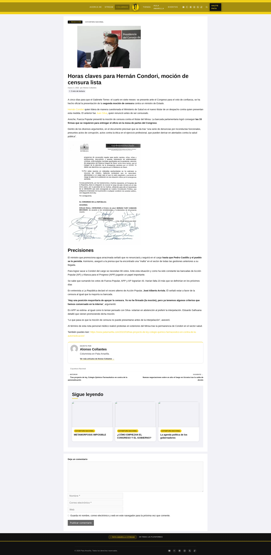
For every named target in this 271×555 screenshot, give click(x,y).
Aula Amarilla (159, 7)
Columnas (122, 7)
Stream (109, 7)
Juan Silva (101, 113)
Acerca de (96, 7)
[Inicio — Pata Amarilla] (135, 7)
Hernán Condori (76, 109)
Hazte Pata (215, 7)
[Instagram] (194, 7)
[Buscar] (207, 7)
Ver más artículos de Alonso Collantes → (97, 359)
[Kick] (187, 7)
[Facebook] (190, 7)
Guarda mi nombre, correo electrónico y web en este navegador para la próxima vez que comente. (120, 515)
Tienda (147, 7)
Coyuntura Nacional (94, 22)
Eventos (173, 7)
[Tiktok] (201, 7)
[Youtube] (183, 7)
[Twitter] (197, 7)
